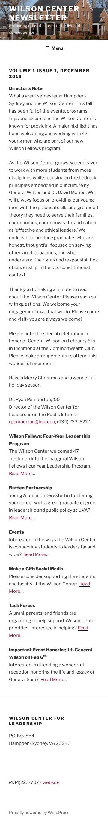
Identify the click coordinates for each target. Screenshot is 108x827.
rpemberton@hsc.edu (32, 421)
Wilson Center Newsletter (44, 13)
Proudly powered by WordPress (39, 812)
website (51, 782)
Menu (57, 48)
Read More (20, 473)
